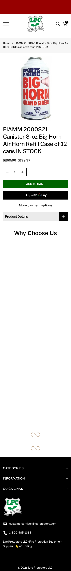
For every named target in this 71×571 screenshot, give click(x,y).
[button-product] (6, 172)
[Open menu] (10, 23)
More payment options (35, 205)
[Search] (58, 24)
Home (6, 43)
